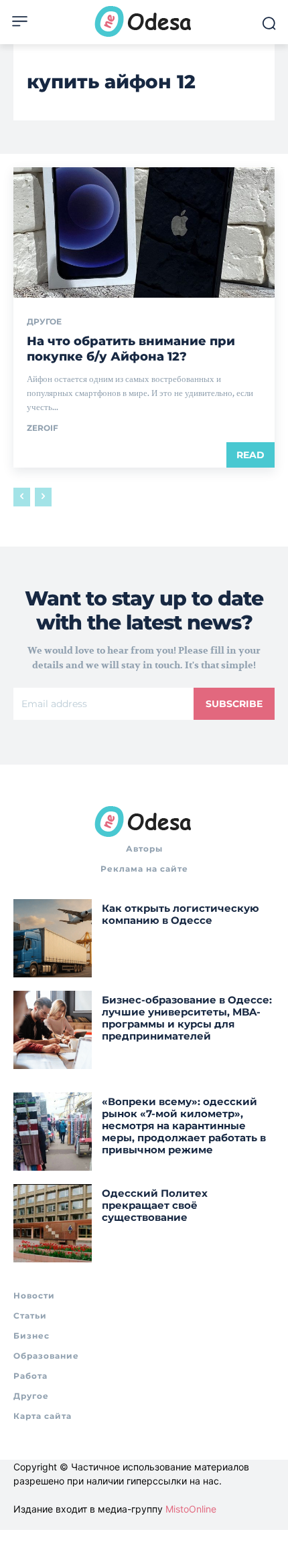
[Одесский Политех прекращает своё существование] (52, 1223)
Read (250, 455)
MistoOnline (190, 1509)
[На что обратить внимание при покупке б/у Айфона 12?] (144, 232)
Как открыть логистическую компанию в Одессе (180, 914)
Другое (44, 322)
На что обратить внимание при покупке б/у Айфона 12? (131, 349)
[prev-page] (21, 497)
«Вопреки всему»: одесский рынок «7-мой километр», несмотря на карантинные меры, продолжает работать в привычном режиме (184, 1125)
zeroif (42, 428)
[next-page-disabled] (43, 497)
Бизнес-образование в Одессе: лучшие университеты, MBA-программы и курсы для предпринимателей (187, 1017)
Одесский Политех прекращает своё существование (155, 1205)
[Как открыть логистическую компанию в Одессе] (52, 938)
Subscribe (234, 704)
